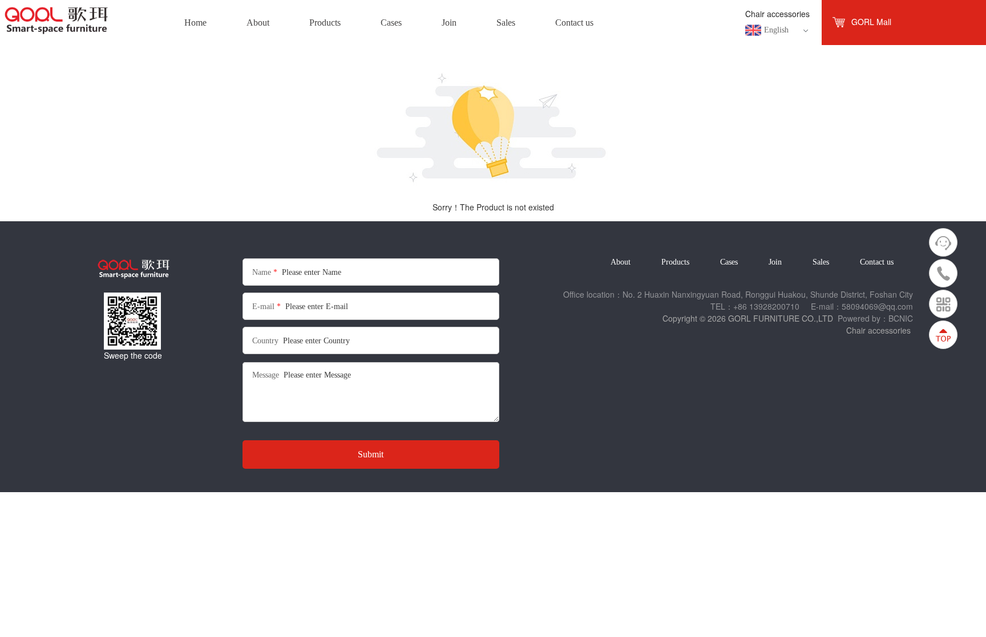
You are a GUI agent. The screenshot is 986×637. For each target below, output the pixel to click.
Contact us (877, 262)
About (621, 262)
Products (675, 262)
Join (775, 262)
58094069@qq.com (877, 306)
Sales (821, 262)
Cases (729, 262)
